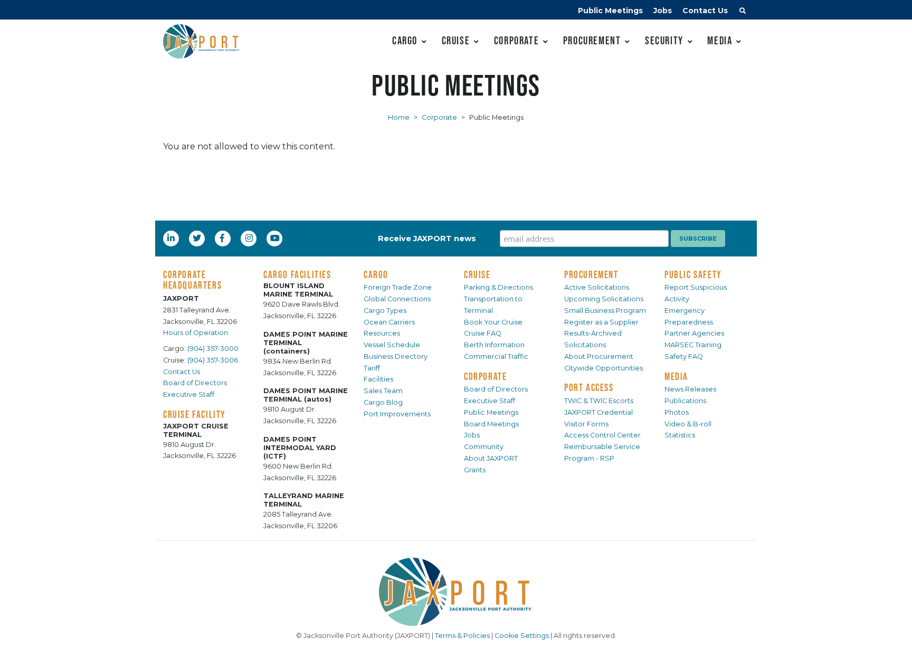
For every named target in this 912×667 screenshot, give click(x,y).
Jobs (662, 10)
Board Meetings (491, 424)
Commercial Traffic (496, 356)
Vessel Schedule (392, 345)
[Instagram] (250, 238)
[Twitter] (198, 238)
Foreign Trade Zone (398, 287)
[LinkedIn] (172, 238)
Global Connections (397, 299)
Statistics (679, 435)
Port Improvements (397, 414)
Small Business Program (605, 311)
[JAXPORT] (456, 592)
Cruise (456, 40)
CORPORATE (485, 376)
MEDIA (676, 376)
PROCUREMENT (591, 274)
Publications (685, 401)
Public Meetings (610, 10)
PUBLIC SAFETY (693, 274)
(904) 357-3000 (213, 348)
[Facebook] (222, 238)
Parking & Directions (498, 287)
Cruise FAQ (482, 333)
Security (664, 40)
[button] (742, 12)
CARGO (376, 274)
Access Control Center (602, 435)
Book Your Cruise (493, 322)
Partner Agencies (694, 333)
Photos (676, 412)
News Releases (690, 389)
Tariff (372, 368)
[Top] (893, 648)
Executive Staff (188, 394)
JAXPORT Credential (598, 412)
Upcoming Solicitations (603, 299)
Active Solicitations (596, 287)
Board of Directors (195, 383)
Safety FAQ (683, 356)
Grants (475, 470)
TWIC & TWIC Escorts (598, 401)
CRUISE (477, 274)
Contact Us (705, 10)
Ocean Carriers (389, 322)
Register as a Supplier (601, 322)
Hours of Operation (195, 333)
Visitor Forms (586, 424)
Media (719, 40)
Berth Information (494, 345)
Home (399, 117)
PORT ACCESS (589, 387)
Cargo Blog (383, 402)
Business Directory (396, 356)
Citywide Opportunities (603, 368)
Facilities (378, 379)
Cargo (404, 40)
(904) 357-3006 (212, 360)
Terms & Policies (462, 636)
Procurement (592, 40)
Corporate (516, 40)
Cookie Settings (522, 636)
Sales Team (383, 391)
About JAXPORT (491, 458)
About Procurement (598, 356)
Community (484, 447)
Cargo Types (385, 311)
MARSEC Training (692, 345)
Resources (382, 333)
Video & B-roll (687, 424)
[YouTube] (276, 238)
